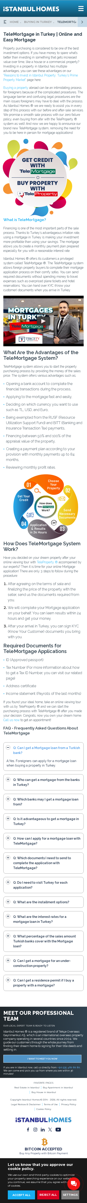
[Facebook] (28, 1129)
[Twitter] (50, 1129)
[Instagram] (35, 1129)
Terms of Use (51, 1104)
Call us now (11, 720)
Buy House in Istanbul (43, 1092)
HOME (14, 22)
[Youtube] (58, 1129)
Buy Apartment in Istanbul (58, 1087)
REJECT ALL (48, 1194)
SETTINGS (70, 1194)
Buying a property (15, 87)
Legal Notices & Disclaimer (26, 1104)
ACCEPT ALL (21, 1195)
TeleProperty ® (47, 562)
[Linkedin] (43, 1129)
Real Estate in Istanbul (26, 1087)
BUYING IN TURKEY (38, 22)
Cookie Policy (43, 1109)
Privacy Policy (68, 1104)
